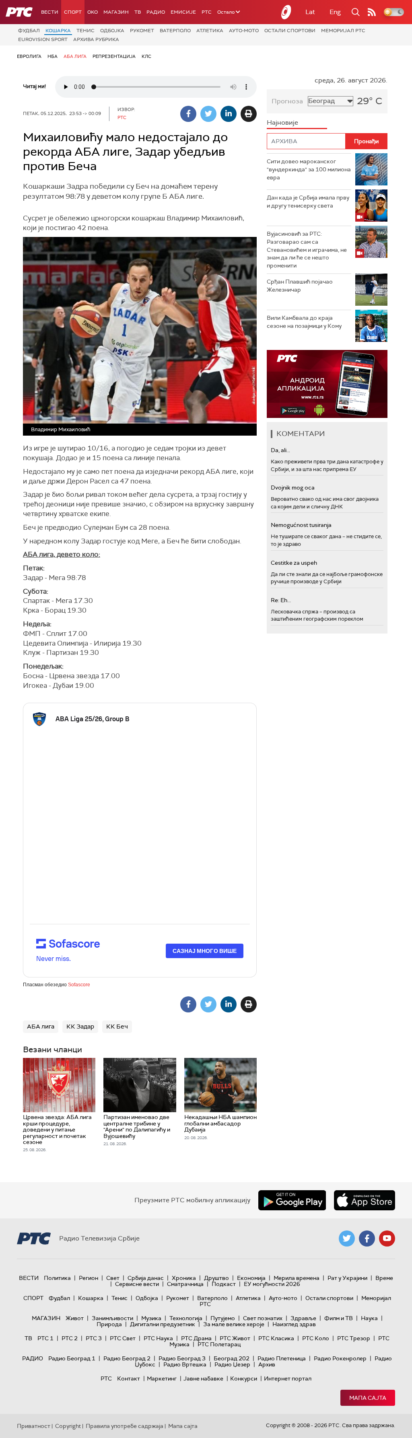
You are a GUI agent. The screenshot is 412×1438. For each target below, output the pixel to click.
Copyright (68, 1426)
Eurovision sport (43, 39)
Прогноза (287, 101)
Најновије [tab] (282, 122)
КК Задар (80, 1026)
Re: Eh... (281, 600)
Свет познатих (262, 1318)
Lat (310, 12)
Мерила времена (296, 1278)
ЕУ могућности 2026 (272, 1284)
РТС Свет (123, 1338)
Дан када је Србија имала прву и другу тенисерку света (308, 201)
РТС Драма (196, 1338)
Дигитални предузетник (162, 1324)
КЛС (146, 56)
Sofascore (79, 984)
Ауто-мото (244, 30)
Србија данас (146, 1278)
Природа (109, 1324)
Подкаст (224, 1284)
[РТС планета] (286, 12)
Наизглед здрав (294, 1324)
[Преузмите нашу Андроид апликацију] (292, 1200)
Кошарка (58, 30)
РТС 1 (45, 1338)
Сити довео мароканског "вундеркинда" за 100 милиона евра (309, 169)
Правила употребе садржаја (124, 1426)
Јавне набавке (203, 1378)
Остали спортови (289, 30)
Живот (75, 1318)
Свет (112, 1278)
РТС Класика (276, 1338)
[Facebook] (188, 114)
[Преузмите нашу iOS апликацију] (364, 1200)
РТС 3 (94, 1338)
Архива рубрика (96, 39)
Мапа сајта (367, 1397)
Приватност (33, 1426)
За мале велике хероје (233, 1324)
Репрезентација (114, 56)
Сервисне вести (137, 1284)
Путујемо (222, 1318)
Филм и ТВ (338, 1318)
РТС (207, 12)
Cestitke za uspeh (294, 562)
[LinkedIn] (228, 114)
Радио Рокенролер (340, 1358)
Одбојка (112, 30)
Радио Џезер (232, 1364)
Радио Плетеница (282, 1358)
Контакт (128, 1378)
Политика (57, 1278)
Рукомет (142, 30)
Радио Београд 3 (182, 1358)
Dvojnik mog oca (293, 487)
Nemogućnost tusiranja (301, 525)
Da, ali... (280, 450)
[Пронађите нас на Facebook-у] (367, 1238)
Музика (151, 1318)
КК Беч (117, 1026)
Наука (369, 1318)
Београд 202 (231, 1358)
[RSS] (372, 12)
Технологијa (185, 1318)
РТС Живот (235, 1338)
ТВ (137, 12)
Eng (335, 12)
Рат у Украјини (347, 1278)
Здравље (303, 1318)
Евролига (29, 56)
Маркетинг (162, 1378)
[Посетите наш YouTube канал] (387, 1238)
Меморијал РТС (343, 30)
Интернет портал (287, 1378)
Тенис (85, 30)
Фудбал (29, 30)
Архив (266, 1364)
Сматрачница (185, 1284)
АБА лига (75, 56)
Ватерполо (175, 30)
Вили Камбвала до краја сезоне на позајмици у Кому (304, 321)
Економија (251, 1278)
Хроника (184, 1278)
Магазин (116, 12)
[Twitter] (208, 114)
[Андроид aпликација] (327, 384)
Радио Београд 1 (71, 1358)
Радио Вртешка (184, 1364)
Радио (155, 12)
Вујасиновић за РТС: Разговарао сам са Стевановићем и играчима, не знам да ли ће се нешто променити (307, 249)
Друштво (216, 1278)
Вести (49, 12)
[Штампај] (249, 114)
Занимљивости (112, 1318)
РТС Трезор (353, 1338)
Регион (88, 1278)
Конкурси (243, 1378)
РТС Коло (315, 1338)
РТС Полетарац (219, 1344)
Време (384, 1278)
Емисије (183, 12)
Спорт (73, 12)
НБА (52, 56)
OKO (92, 12)
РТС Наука (158, 1338)
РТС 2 (70, 1338)
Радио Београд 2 (126, 1358)
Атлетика (209, 30)
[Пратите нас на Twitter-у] (347, 1238)
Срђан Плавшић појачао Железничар (300, 285)
